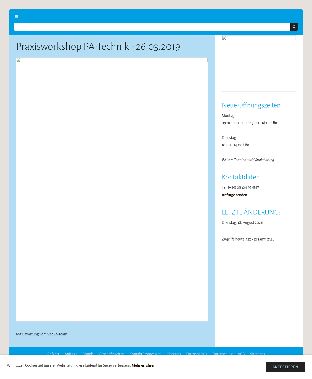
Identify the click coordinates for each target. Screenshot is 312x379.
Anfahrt (53, 354)
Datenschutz (222, 354)
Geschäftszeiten (111, 354)
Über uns (174, 354)
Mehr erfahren (143, 365)
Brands (88, 354)
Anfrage (71, 354)
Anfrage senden (234, 195)
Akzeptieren (285, 367)
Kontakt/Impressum (145, 354)
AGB (241, 354)
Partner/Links (196, 354)
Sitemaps (257, 354)
